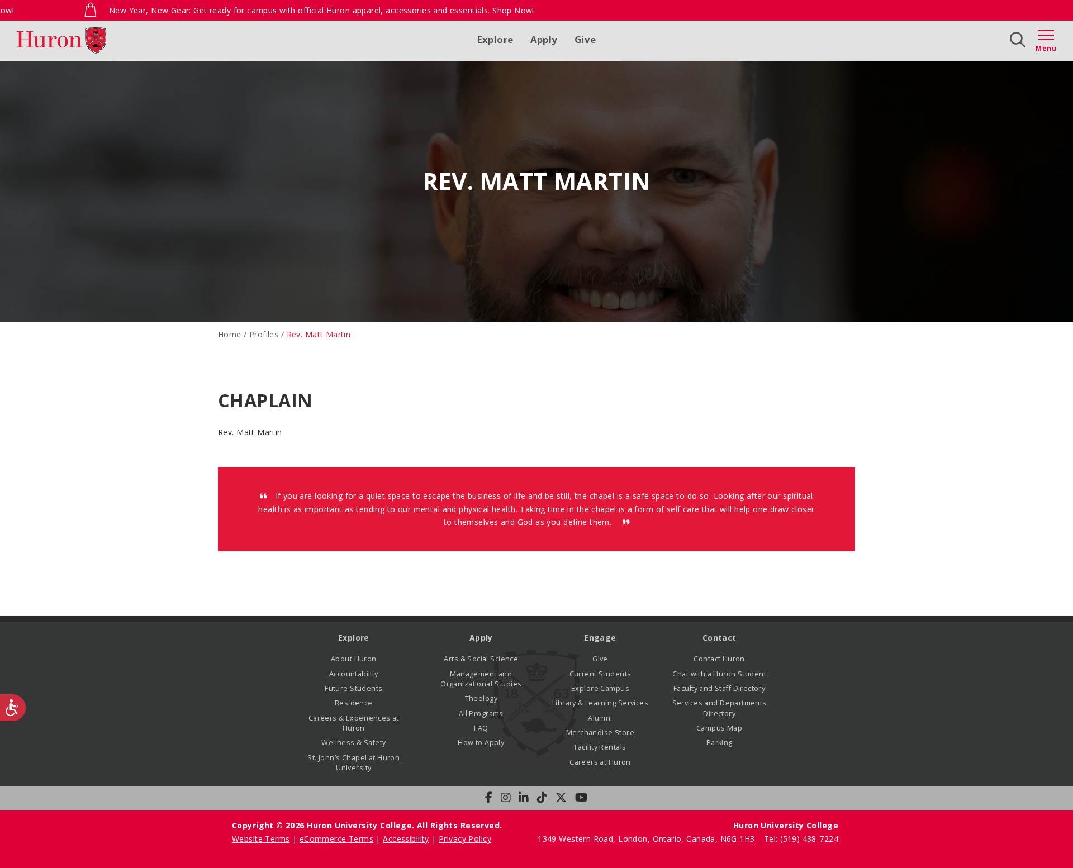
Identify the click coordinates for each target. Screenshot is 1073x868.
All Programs (481, 713)
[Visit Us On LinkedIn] (523, 797)
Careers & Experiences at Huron (353, 723)
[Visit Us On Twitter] (561, 797)
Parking (719, 742)
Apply (544, 39)
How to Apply (481, 742)
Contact (719, 637)
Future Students (353, 688)
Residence (354, 703)
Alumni (600, 718)
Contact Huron (719, 659)
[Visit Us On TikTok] (542, 797)
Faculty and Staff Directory (719, 688)
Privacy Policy (465, 838)
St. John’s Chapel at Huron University (353, 762)
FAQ (481, 728)
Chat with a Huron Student (719, 674)
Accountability (353, 674)
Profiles (263, 334)
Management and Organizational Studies (480, 679)
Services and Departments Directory (719, 708)
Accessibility (406, 838)
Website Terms (260, 838)
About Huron (354, 659)
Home (229, 334)
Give (585, 39)
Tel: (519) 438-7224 (801, 838)
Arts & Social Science (481, 659)
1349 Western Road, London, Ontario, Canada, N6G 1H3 (647, 838)
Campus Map (719, 728)
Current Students (600, 674)
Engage (600, 637)
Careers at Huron (600, 762)
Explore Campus (600, 688)
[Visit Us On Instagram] (506, 797)
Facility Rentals (600, 747)
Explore (495, 39)
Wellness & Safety (353, 742)
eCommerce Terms (336, 838)
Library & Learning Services (600, 703)
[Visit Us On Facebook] (488, 797)
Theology (481, 698)
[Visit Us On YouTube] (581, 797)
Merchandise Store (600, 732)
